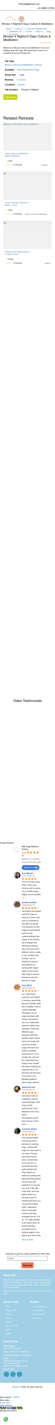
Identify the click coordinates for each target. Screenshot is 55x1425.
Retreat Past (37, 1318)
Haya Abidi (27, 985)
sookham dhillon (29, 1129)
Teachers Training (12, 1326)
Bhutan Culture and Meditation (19, 64)
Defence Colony (11, 1310)
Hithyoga (15, 1386)
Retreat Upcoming (39, 1314)
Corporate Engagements (36, 28)
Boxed (2, 1402)
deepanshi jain (28, 1087)
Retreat (38, 64)
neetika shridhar (29, 902)
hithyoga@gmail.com (29, 3)
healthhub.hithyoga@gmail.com (15, 1361)
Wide (8, 1402)
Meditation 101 (15, 31)
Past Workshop (38, 1310)
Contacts (13, 34)
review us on (29, 867)
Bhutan (21, 84)
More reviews (27, 1239)
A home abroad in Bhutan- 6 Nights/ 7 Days (17, 203)
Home (8, 28)
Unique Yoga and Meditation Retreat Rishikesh (17, 154)
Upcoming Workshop (40, 1306)
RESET (17, 1397)
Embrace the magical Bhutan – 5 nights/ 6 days (18, 252)
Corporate (9, 1322)
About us (39, 31)
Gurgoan (9, 1314)
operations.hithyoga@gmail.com (15, 1365)
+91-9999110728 (45, 8)
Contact (8, 1333)
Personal (9, 1318)
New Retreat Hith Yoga (28, 69)
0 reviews (21, 79)
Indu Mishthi (27, 873)
